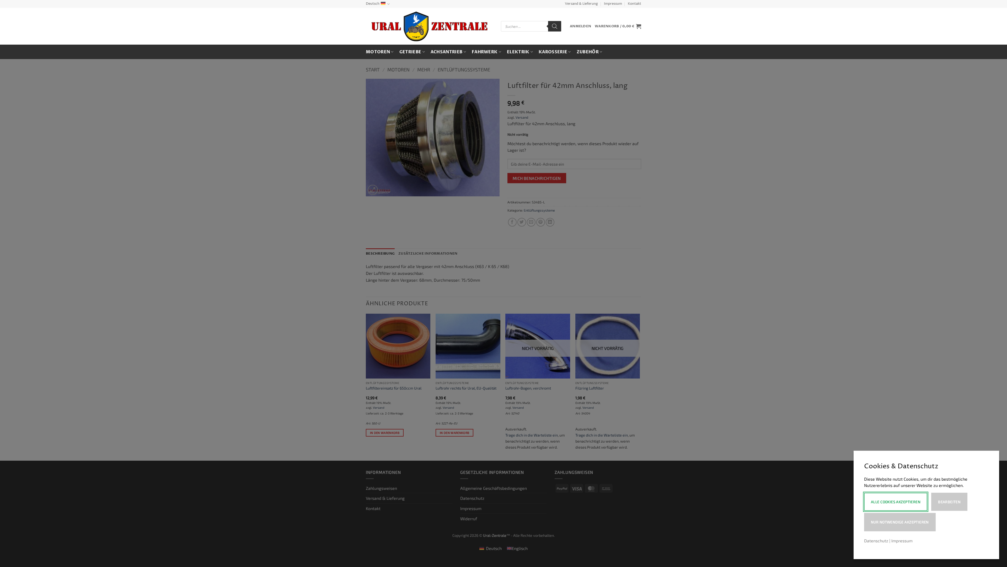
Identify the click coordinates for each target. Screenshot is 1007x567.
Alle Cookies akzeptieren (895, 502)
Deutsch (372, 4)
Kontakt (634, 4)
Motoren (378, 52)
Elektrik (518, 52)
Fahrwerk (485, 52)
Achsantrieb (447, 52)
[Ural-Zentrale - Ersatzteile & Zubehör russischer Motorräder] (429, 26)
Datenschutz (876, 540)
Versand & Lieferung (581, 4)
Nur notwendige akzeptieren (900, 522)
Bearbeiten (949, 502)
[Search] (554, 26)
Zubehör (588, 52)
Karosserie (553, 52)
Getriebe (410, 52)
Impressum (613, 4)
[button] (580, 26)
